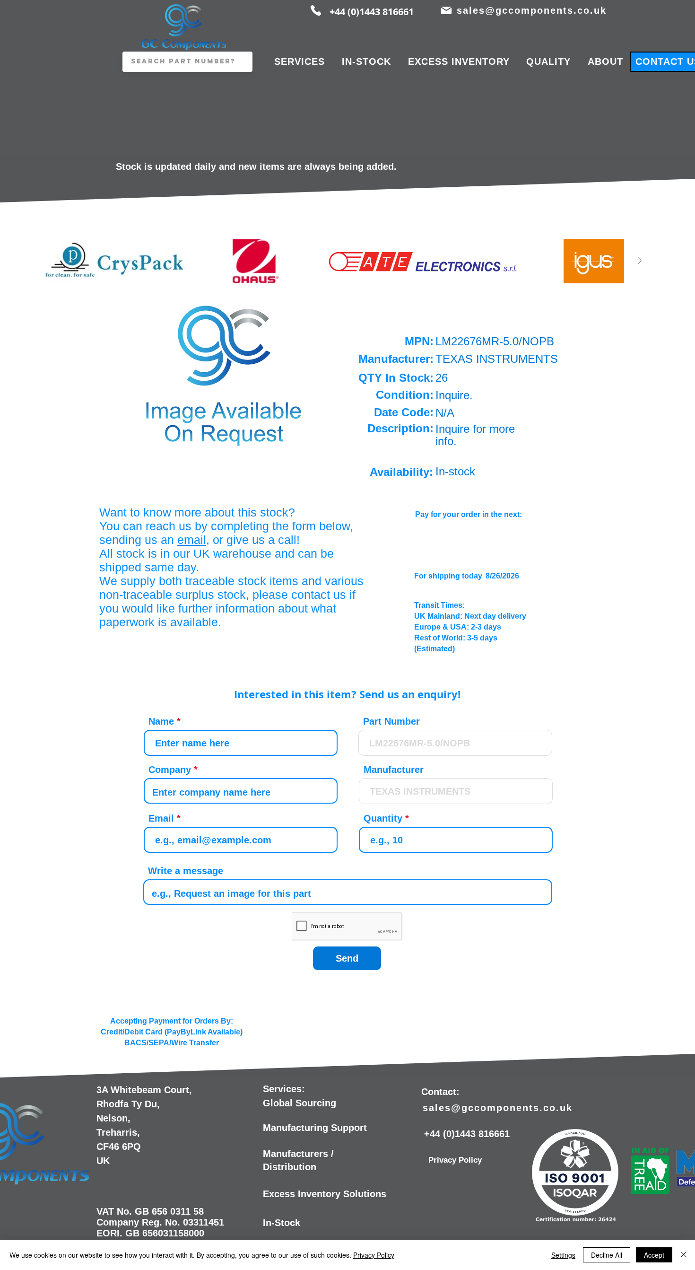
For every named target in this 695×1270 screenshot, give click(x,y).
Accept (654, 1255)
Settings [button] (563, 1255)
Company (169, 769)
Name (161, 721)
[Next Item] (639, 260)
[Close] (683, 1254)
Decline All (606, 1255)
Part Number (391, 721)
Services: (284, 1089)
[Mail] (446, 10)
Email (161, 818)
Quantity (383, 818)
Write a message (185, 871)
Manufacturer (394, 769)
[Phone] (316, 10)
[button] (224, 373)
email (191, 539)
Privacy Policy (373, 1255)
